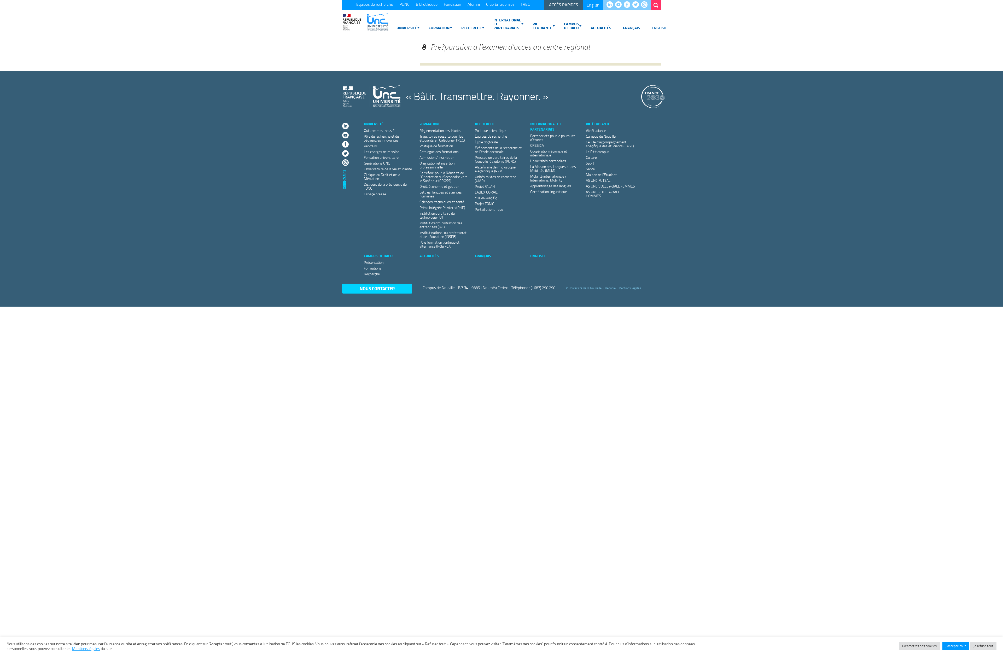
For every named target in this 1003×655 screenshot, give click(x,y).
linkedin (611, 5)
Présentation (373, 262)
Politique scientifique (490, 130)
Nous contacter (377, 288)
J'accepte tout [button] (956, 646)
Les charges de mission (381, 151)
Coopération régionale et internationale (548, 153)
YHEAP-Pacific (486, 197)
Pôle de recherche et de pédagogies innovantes (381, 138)
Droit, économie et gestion (439, 186)
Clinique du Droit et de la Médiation (382, 176)
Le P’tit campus (597, 151)
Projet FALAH (485, 186)
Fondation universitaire (381, 157)
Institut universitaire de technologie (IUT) (437, 215)
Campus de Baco (571, 26)
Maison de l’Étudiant (601, 174)
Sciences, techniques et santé (441, 201)
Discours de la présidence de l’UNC (385, 186)
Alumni (474, 4)
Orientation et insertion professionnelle (436, 165)
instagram (646, 5)
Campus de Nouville (601, 136)
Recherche (471, 28)
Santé (590, 168)
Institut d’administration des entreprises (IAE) (440, 224)
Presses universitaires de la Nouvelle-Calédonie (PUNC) (496, 159)
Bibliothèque (427, 4)
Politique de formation (436, 145)
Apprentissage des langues (550, 185)
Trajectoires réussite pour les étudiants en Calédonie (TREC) (442, 138)
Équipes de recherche (374, 4)
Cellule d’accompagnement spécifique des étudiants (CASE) (610, 143)
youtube (620, 5)
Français (631, 28)
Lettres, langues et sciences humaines (440, 194)
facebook (628, 5)
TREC (525, 4)
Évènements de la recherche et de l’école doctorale (498, 149)
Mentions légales (630, 288)
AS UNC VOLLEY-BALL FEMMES (610, 186)
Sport (590, 163)
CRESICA (537, 145)
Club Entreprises (500, 4)
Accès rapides (563, 5)
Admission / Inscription (436, 157)
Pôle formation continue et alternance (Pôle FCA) (439, 244)
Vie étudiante (542, 26)
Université (406, 28)
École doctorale (486, 141)
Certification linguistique (548, 191)
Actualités (601, 28)
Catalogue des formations (439, 151)
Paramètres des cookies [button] (919, 646)
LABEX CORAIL (486, 192)
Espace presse (375, 193)
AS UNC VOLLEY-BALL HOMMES (603, 193)
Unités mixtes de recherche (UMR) (495, 178)
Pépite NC (371, 145)
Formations (372, 268)
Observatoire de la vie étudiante (388, 168)
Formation (439, 28)
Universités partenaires (548, 160)
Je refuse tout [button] (983, 646)
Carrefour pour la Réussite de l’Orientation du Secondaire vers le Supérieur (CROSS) (443, 176)
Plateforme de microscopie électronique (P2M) (495, 169)
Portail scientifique (489, 209)
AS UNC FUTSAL (598, 180)
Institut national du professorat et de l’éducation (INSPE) (442, 234)
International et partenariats (507, 24)
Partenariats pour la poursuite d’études (552, 137)
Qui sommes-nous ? (379, 130)
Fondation (452, 4)
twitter (637, 5)
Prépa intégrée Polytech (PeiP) (442, 207)
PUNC (404, 4)
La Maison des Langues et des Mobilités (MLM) (553, 168)
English (593, 5)
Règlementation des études (440, 130)
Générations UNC (377, 163)
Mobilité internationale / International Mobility (548, 178)
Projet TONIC (484, 203)
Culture (591, 157)
